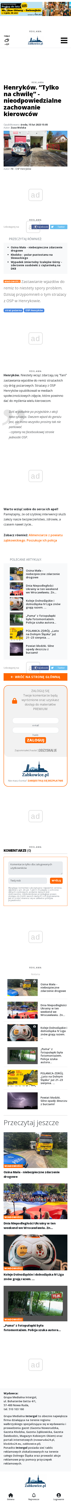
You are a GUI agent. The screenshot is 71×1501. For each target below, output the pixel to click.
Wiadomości (12, 281)
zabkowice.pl (31, 1443)
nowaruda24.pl (44, 1440)
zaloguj (35, 740)
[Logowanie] (58, 1495)
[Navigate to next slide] (65, 9)
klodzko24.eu (12, 1443)
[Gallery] (35, 9)
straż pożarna (13, 310)
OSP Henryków (34, 310)
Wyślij (56, 880)
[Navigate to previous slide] (5, 9)
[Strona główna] (10, 1495)
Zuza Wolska (18, 127)
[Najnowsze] (33, 1495)
